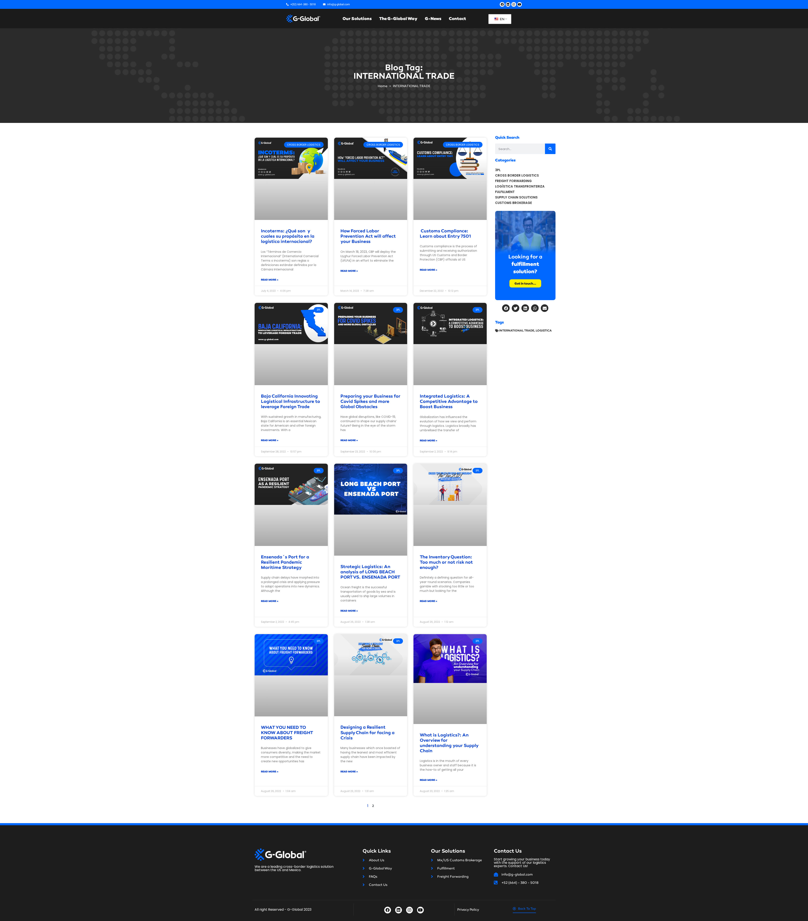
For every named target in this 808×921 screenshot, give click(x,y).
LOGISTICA (544, 330)
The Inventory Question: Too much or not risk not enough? (446, 562)
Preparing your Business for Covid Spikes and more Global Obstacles (370, 401)
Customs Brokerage (513, 203)
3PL (498, 170)
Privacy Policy (468, 910)
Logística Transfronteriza (520, 186)
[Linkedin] (508, 4)
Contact (457, 18)
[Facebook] (502, 4)
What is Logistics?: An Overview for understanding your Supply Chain (449, 743)
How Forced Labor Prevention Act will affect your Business (368, 236)
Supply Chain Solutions (516, 197)
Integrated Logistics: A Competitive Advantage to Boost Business (449, 401)
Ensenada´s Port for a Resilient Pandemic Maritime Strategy (285, 562)
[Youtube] (519, 4)
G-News (433, 18)
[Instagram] (513, 4)
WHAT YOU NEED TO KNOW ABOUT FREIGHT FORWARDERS (287, 733)
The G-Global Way (398, 18)
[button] (506, 308)
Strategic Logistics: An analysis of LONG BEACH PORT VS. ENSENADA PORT (370, 572)
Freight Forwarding (513, 181)
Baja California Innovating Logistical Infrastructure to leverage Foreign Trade (290, 401)
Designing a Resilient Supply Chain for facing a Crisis (367, 732)
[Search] (550, 149)
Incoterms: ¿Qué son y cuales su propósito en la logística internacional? (287, 236)
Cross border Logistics (517, 175)
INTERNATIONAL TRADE (516, 330)
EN (501, 19)
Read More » (269, 279)
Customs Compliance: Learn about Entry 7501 (445, 233)
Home (382, 86)
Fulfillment (505, 192)
